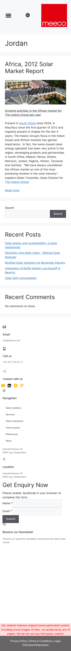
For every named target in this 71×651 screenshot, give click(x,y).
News (9, 440)
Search (9, 207)
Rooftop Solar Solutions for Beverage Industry (35, 262)
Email (7, 511)
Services (10, 414)
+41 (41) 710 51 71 (13, 362)
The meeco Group (17, 182)
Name (7, 503)
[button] (8, 15)
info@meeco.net (11, 340)
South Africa (27, 123)
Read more (12, 190)
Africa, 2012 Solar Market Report (29, 67)
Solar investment (14, 421)
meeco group (13, 427)
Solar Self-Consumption (20, 278)
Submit (10, 518)
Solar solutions (13, 408)
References (12, 434)
